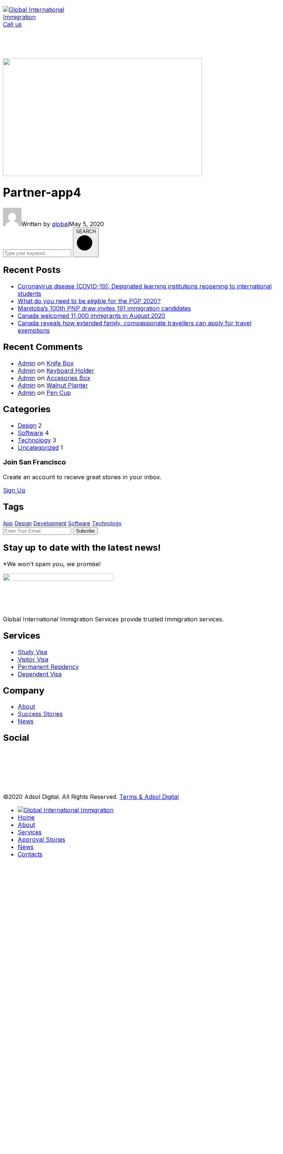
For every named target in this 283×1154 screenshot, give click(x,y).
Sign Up (14, 490)
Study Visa (32, 652)
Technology (34, 440)
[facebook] (6, 766)
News (26, 721)
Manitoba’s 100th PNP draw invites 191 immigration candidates (104, 308)
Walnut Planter (67, 385)
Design (27, 425)
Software (30, 432)
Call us (12, 24)
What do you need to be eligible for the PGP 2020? (89, 301)
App (8, 523)
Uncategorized (38, 447)
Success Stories (40, 714)
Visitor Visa (33, 659)
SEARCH (86, 231)
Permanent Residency (48, 666)
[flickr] (6, 787)
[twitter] (6, 755)
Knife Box (60, 363)
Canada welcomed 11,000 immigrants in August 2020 (91, 315)
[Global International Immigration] (49, 17)
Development (50, 523)
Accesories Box (68, 378)
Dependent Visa (40, 674)
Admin (26, 363)
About (26, 706)
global (60, 224)
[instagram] (6, 777)
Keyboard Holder (70, 370)
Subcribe (85, 531)
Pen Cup (58, 392)
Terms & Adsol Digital (149, 796)
